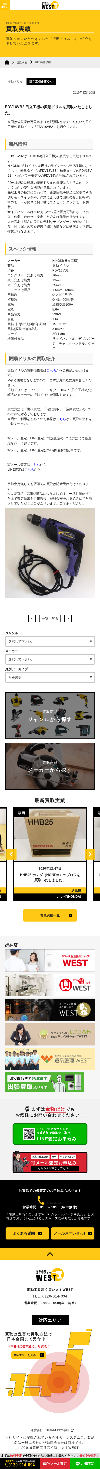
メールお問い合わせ (70, 1233)
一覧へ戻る (50, 618)
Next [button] (90, 854)
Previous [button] (11, 854)
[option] (50, 854)
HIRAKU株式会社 (57, 1430)
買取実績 (22, 62)
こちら (51, 370)
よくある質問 (24, 1233)
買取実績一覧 (50, 915)
